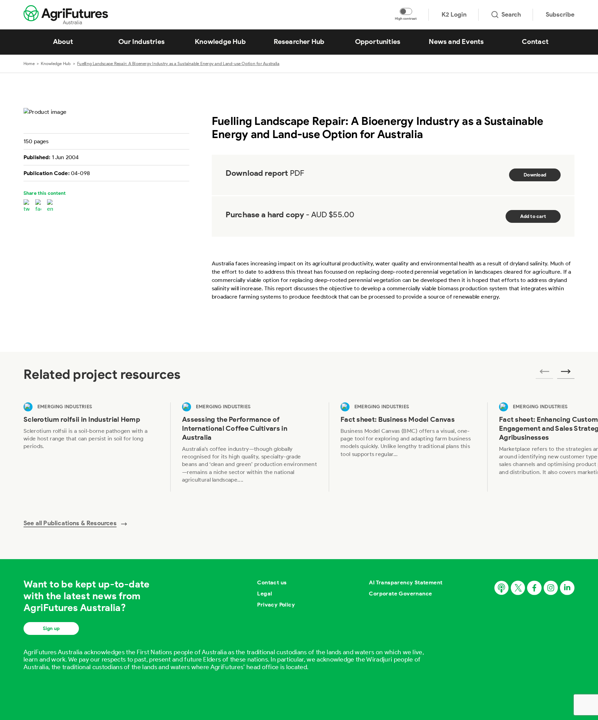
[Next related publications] (565, 373)
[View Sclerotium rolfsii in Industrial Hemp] (91, 446)
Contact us (272, 582)
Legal (264, 593)
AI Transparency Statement (405, 582)
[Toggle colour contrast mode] (406, 11)
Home (29, 63)
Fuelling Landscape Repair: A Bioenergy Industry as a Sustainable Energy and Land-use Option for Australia (178, 63)
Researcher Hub (299, 41)
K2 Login (454, 14)
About (63, 41)
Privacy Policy (276, 604)
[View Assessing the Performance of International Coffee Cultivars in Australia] (249, 446)
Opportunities (378, 41)
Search (511, 14)
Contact (535, 41)
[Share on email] (50, 206)
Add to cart (533, 216)
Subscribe (560, 14)
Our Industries (141, 41)
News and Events (456, 41)
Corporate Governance (400, 593)
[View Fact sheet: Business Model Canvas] (408, 446)
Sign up (51, 628)
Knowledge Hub (220, 41)
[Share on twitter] (26, 206)
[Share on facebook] (38, 206)
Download (535, 175)
